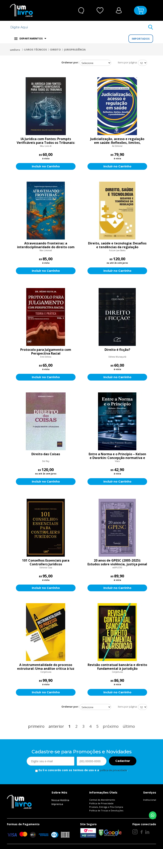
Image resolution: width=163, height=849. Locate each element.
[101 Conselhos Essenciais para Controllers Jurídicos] (46, 528)
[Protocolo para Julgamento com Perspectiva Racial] (46, 317)
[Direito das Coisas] (46, 421)
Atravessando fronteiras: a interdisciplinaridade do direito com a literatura (46, 245)
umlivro (15, 50)
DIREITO (55, 49)
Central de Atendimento (102, 799)
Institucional (149, 799)
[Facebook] (141, 832)
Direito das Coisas (45, 454)
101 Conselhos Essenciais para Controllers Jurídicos (45, 562)
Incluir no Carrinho (46, 166)
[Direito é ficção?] (117, 317)
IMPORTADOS (141, 38)
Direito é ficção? (117, 350)
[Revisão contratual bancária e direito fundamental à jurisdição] (117, 632)
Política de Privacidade (101, 803)
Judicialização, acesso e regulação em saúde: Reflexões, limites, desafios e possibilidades (117, 141)
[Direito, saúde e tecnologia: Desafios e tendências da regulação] (117, 210)
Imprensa (57, 804)
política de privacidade (113, 770)
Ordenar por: (70, 62)
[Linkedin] (147, 832)
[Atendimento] (81, 10)
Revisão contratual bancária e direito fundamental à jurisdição (117, 667)
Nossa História (60, 800)
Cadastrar (122, 761)
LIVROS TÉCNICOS (35, 49)
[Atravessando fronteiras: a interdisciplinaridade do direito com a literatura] (46, 210)
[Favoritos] (100, 10)
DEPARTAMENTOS (31, 38)
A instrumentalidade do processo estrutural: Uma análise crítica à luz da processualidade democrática (45, 667)
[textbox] (79, 27)
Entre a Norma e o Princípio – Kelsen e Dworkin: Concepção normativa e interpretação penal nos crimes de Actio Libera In (117, 456)
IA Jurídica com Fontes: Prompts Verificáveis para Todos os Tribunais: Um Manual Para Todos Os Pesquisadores (46, 141)
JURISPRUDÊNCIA (75, 49)
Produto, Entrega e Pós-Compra (106, 806)
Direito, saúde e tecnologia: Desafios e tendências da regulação (117, 245)
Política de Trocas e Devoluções (106, 810)
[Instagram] (135, 831)
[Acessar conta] (119, 10)
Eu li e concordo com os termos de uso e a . (83, 770)
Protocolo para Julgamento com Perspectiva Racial (45, 351)
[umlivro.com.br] (19, 801)
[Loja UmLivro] (21, 10)
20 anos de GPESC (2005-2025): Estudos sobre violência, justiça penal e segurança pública (117, 562)
